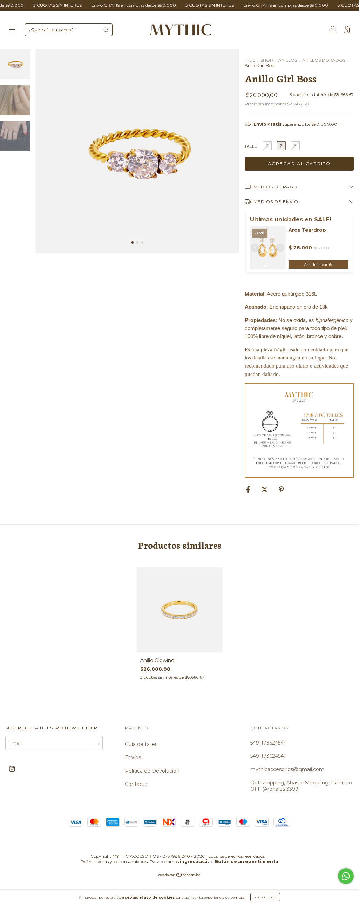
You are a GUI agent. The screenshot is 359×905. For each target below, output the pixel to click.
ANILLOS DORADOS (323, 60)
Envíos (133, 757)
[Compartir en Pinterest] (281, 489)
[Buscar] (106, 30)
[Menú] (12, 30)
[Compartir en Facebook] (249, 489)
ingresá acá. (194, 861)
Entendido (265, 897)
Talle (251, 146)
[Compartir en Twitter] (265, 489)
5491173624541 (268, 743)
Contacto (136, 784)
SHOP (266, 60)
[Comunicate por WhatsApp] (346, 876)
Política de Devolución (152, 771)
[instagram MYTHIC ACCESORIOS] (12, 769)
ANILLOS (287, 60)
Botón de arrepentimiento (246, 861)
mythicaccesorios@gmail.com (287, 769)
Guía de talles (141, 744)
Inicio (250, 60)
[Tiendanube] (180, 875)
